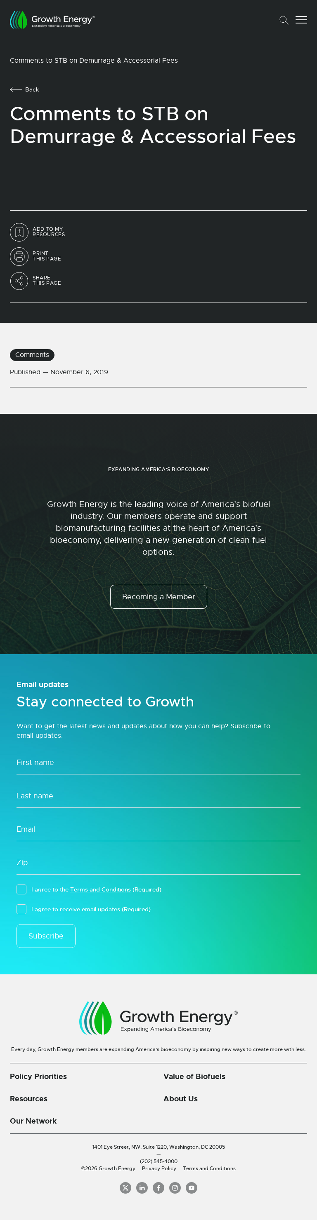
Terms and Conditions (100, 889)
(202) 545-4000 (158, 1161)
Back (32, 89)
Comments (32, 355)
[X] (125, 1188)
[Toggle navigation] (301, 19)
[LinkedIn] (142, 1188)
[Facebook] (158, 1188)
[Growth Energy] (52, 20)
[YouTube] (191, 1188)
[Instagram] (175, 1188)
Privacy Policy (159, 1168)
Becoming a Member (158, 596)
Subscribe (46, 936)
